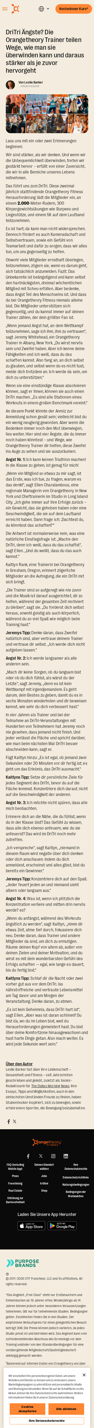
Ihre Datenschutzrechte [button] (76, 1167)
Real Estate (15, 1190)
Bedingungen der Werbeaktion (76, 1194)
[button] (43, 9)
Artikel (44, 1183)
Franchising (15, 1183)
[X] (41, 1156)
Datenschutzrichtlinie (76, 1177)
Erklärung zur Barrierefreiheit (15, 1200)
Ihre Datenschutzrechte (47, 1420)
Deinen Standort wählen (44, 1167)
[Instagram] (53, 1156)
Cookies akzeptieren (28, 1409)
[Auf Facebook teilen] (9, 1121)
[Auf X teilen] (14, 1121)
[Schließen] (84, 1375)
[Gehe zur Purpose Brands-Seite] (23, 1263)
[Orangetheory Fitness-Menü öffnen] (5, 9)
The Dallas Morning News (50, 1086)
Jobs (44, 1176)
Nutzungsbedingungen (75, 1184)
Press (15, 1176)
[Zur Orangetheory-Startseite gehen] (22, 9)
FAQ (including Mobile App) (15, 1167)
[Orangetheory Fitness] (47, 1142)
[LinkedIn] (66, 1156)
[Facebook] (28, 1156)
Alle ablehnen (66, 1409)
